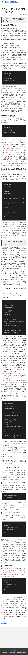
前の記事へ (4, 623)
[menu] (2, 2)
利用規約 (14, 650)
